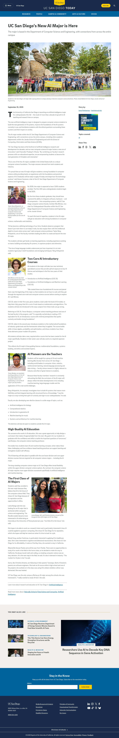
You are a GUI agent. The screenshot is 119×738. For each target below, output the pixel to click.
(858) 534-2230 (13, 715)
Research (26, 14)
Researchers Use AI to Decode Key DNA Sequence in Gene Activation (86, 651)
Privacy (84, 735)
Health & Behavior (86, 645)
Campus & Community (57, 14)
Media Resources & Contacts (44, 704)
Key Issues (63, 713)
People (39, 14)
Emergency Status (41, 710)
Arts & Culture (78, 14)
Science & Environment (38, 621)
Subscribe (106, 5)
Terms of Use (69, 735)
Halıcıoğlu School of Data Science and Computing (40, 592)
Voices (94, 14)
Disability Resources (42, 713)
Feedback (90, 735)
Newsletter (39, 707)
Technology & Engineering (39, 635)
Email (29, 683)
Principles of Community (67, 704)
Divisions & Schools (59, 730)
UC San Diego (20, 5)
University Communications (68, 710)
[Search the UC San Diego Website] (114, 5)
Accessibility (77, 735)
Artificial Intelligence (56, 585)
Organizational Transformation (69, 707)
